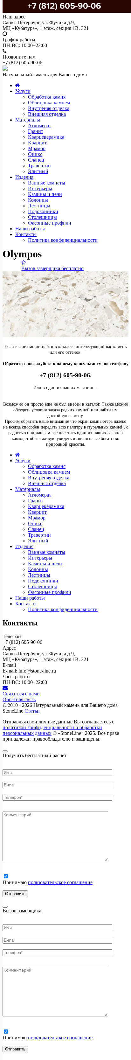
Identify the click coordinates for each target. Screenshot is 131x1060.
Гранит (35, 131)
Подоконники (43, 211)
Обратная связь (19, 699)
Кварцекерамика (46, 137)
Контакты (26, 234)
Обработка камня (47, 97)
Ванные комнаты (46, 182)
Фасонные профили (49, 223)
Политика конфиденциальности (63, 240)
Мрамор (36, 148)
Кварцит (37, 142)
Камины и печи (45, 194)
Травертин (39, 165)
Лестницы (39, 205)
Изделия (24, 177)
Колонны (38, 200)
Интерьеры (40, 188)
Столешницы (42, 217)
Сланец (36, 160)
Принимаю (48, 882)
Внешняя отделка (47, 114)
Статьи (32, 711)
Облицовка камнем (49, 102)
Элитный (38, 171)
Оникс (35, 154)
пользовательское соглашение (60, 882)
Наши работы (30, 228)
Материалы (27, 119)
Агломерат (39, 125)
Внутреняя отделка (48, 108)
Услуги (23, 91)
